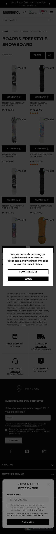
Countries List (28, 271)
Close (28, 278)
